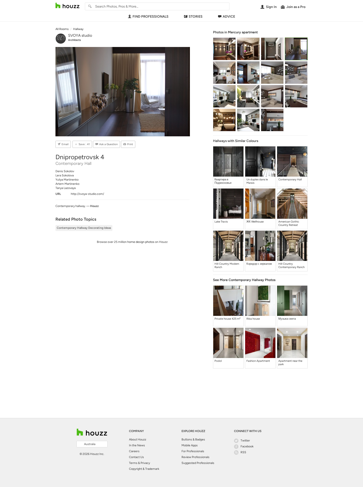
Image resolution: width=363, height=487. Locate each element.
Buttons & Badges (193, 439)
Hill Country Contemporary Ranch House (291, 265)
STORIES (196, 16)
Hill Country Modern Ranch (226, 265)
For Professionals (193, 451)
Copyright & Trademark (144, 469)
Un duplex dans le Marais (257, 181)
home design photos (140, 242)
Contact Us (136, 457)
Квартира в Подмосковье (222, 181)
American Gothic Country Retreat (288, 223)
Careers (134, 451)
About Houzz (137, 439)
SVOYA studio (80, 35)
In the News (137, 445)
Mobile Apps (190, 445)
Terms (133, 463)
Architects (74, 40)
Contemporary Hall (290, 179)
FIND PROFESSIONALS (150, 16)
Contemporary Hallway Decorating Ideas (84, 228)
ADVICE (229, 16)
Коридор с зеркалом (259, 263)
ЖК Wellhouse (255, 221)
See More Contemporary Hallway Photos (244, 280)
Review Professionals (195, 457)
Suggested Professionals (198, 463)
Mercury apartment (243, 32)
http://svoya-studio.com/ (87, 194)
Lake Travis (221, 221)
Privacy (145, 463)
